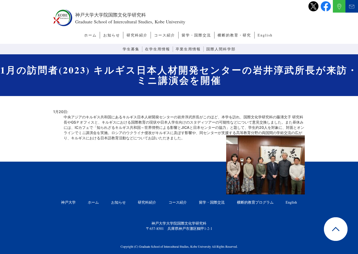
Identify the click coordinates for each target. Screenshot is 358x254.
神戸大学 (68, 202)
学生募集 (131, 48)
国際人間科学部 (221, 48)
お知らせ (111, 35)
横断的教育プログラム (255, 202)
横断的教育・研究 (234, 35)
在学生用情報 (157, 48)
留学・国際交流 (196, 35)
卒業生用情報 (188, 48)
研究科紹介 (137, 35)
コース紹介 (164, 35)
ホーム (90, 35)
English (265, 35)
